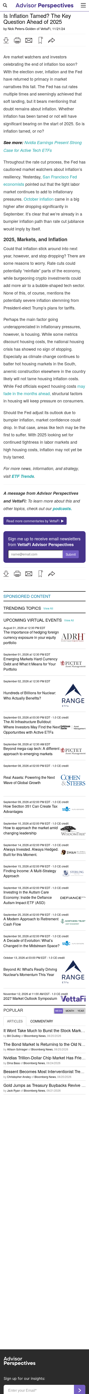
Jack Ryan (13, 1090)
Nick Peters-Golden (22, 28)
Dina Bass (13, 1063)
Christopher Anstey (19, 1077)
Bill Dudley (14, 1036)
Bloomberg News (35, 1036)
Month (70, 1010)
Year (81, 1010)
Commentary (41, 1021)
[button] (6, 40)
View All (48, 608)
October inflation (39, 199)
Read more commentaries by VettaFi (33, 521)
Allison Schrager (17, 1049)
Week (58, 1010)
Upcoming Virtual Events (32, 620)
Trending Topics (22, 608)
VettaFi (45, 28)
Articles (15, 1021)
